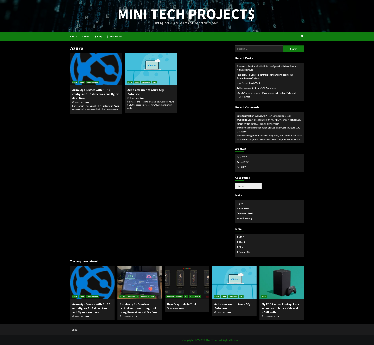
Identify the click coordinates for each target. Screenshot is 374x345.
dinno (86, 102)
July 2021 (241, 166)
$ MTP (73, 36)
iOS (186, 296)
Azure (74, 82)
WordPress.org (244, 218)
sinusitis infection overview (250, 115)
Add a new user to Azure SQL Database (256, 88)
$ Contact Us (114, 36)
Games (179, 296)
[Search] (302, 36)
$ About (86, 36)
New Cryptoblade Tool (248, 83)
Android (170, 296)
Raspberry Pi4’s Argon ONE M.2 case (281, 139)
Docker (123, 296)
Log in (240, 203)
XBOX (264, 296)
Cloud (82, 82)
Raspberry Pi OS (147, 296)
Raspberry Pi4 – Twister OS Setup (285, 135)
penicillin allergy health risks (251, 135)
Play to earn (195, 296)
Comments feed (245, 213)
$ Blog (98, 36)
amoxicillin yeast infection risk (252, 119)
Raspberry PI (133, 296)
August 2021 (243, 162)
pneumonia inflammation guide (252, 127)
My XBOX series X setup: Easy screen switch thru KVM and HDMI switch (266, 95)
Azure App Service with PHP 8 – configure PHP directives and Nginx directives (95, 94)
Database (146, 82)
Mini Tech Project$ (186, 14)
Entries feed (243, 208)
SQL (154, 82)
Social (75, 329)
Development (92, 82)
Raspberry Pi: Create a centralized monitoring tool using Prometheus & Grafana (265, 76)
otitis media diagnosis (247, 139)
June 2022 (242, 157)
